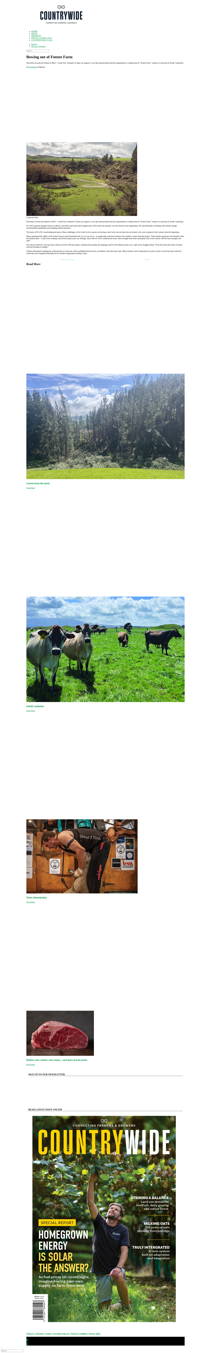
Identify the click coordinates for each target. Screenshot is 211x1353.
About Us (30, 1334)
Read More (30, 488)
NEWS (34, 33)
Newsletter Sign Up (61, 1334)
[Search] (37, 51)
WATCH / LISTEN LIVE (41, 38)
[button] (34, 44)
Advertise (40, 1334)
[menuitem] (108, 31)
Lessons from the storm (38, 483)
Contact (48, 1334)
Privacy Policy (95, 1334)
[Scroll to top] (3, 1347)
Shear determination (36, 897)
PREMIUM (35, 36)
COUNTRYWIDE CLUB (41, 40)
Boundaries (32, 67)
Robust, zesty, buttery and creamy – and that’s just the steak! (56, 1060)
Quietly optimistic (35, 706)
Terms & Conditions (79, 1334)
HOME (34, 31)
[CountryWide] (108, 14)
